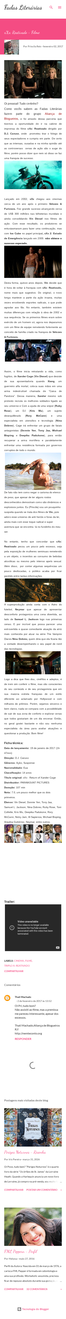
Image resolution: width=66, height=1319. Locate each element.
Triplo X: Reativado (17, 965)
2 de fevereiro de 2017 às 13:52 (34, 1000)
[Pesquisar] (51, 6)
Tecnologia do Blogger (35, 1309)
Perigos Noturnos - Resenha (25, 1152)
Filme (28, 960)
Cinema (19, 960)
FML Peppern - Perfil (20, 1251)
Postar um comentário (41, 1189)
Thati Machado (23, 996)
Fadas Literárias (23, 7)
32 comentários (37, 1289)
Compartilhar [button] (13, 971)
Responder (23, 1038)
